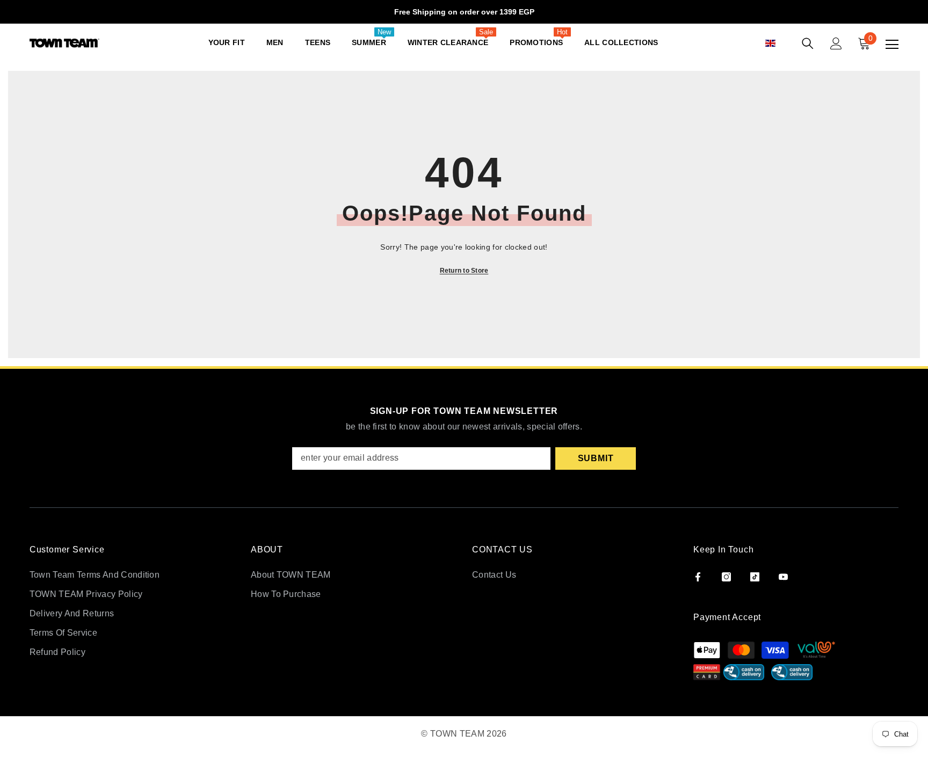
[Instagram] (726, 576)
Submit (596, 458)
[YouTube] (783, 576)
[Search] (808, 43)
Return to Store (464, 270)
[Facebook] (697, 576)
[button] (782, 43)
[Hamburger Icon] (892, 44)
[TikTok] (754, 576)
